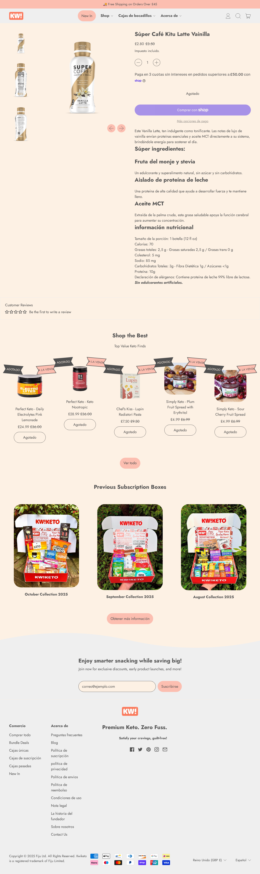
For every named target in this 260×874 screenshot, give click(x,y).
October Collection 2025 (46, 594)
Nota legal (59, 805)
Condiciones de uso (66, 798)
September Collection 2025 (130, 596)
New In (14, 773)
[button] (238, 15)
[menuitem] (22, 43)
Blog (54, 742)
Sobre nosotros (62, 826)
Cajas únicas (18, 750)
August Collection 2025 (213, 597)
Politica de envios (64, 777)
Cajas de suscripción (25, 758)
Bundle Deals (19, 742)
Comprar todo (20, 735)
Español (241, 860)
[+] (156, 62)
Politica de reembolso (59, 787)
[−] (138, 62)
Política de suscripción (59, 753)
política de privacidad (59, 766)
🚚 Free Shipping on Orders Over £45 (130, 4)
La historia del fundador (61, 816)
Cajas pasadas (20, 766)
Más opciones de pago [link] (192, 121)
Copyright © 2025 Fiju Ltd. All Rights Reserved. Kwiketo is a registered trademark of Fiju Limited (48, 858)
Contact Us (59, 834)
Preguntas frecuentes (66, 735)
